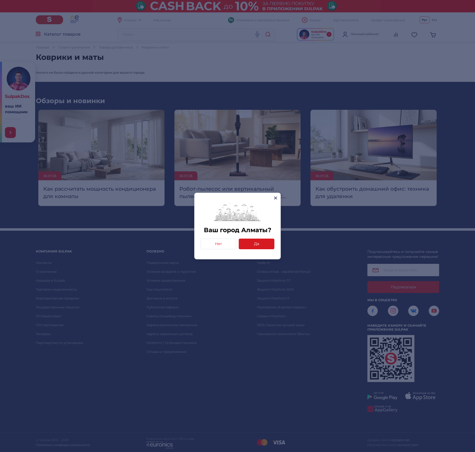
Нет (218, 243)
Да (256, 243)
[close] (275, 198)
